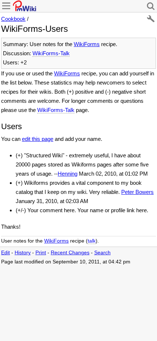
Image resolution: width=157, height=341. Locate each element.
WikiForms (87, 44)
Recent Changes (70, 252)
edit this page (37, 139)
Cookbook (13, 19)
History (23, 252)
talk (92, 241)
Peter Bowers (137, 192)
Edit (5, 252)
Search (102, 252)
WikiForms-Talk (51, 53)
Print (40, 252)
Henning (67, 173)
